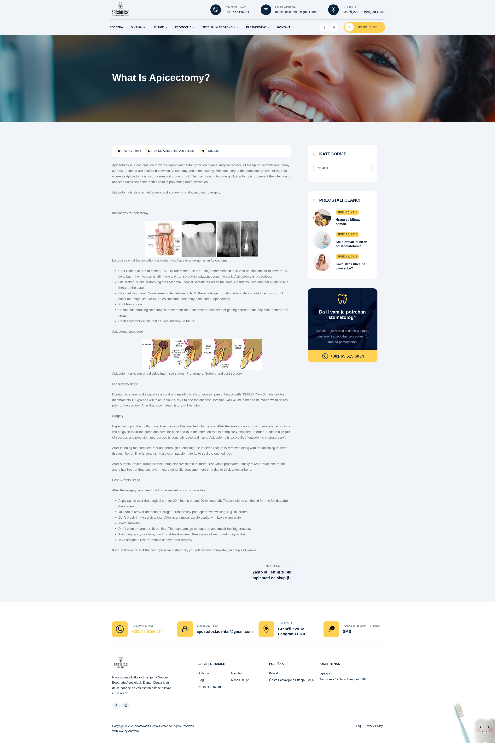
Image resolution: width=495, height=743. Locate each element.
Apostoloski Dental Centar (151, 726)
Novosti (213, 150)
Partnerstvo (256, 27)
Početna (116, 27)
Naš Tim (236, 673)
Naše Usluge (240, 680)
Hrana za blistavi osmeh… (348, 222)
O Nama (136, 27)
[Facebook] (324, 27)
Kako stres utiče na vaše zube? (350, 266)
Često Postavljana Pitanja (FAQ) (291, 680)
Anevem (133, 731)
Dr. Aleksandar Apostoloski (176, 150)
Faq (358, 726)
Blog (200, 680)
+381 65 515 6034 (347, 356)
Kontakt (283, 27)
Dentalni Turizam (209, 686)
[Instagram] (333, 27)
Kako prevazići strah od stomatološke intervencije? (351, 244)
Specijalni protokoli (218, 27)
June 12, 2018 (347, 212)
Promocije (183, 27)
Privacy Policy (374, 726)
